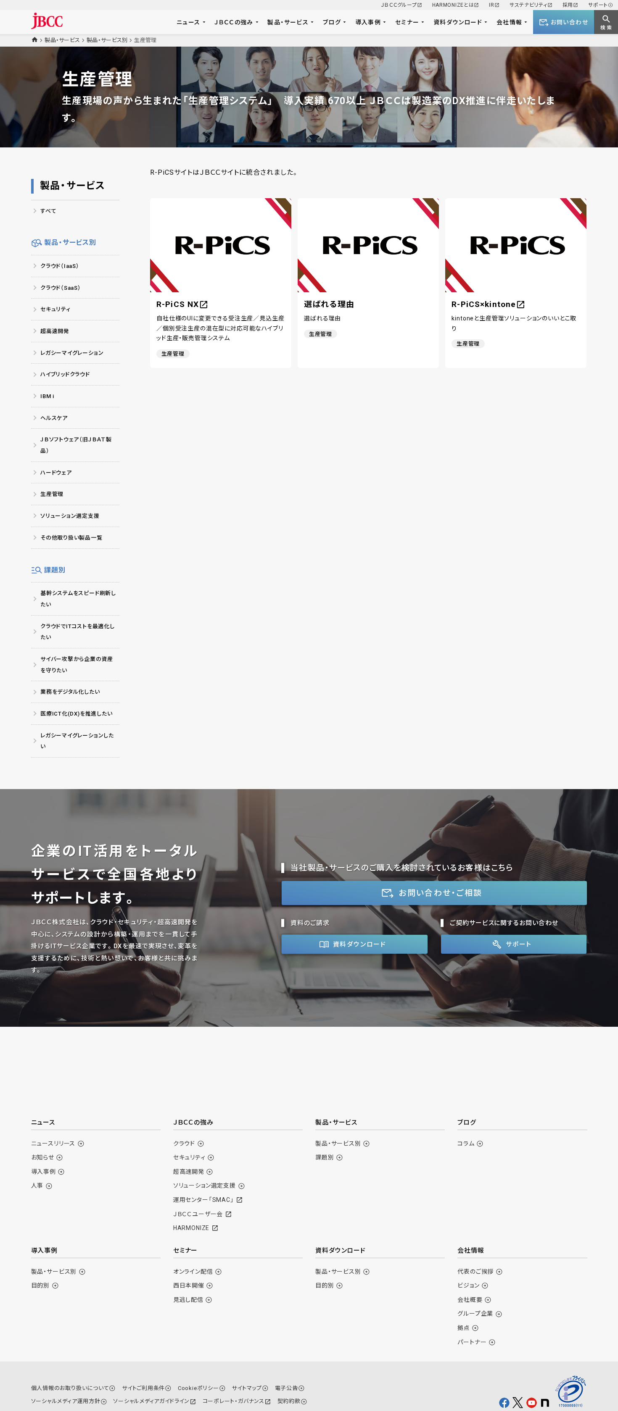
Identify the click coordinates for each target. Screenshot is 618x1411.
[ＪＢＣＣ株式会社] (47, 21)
